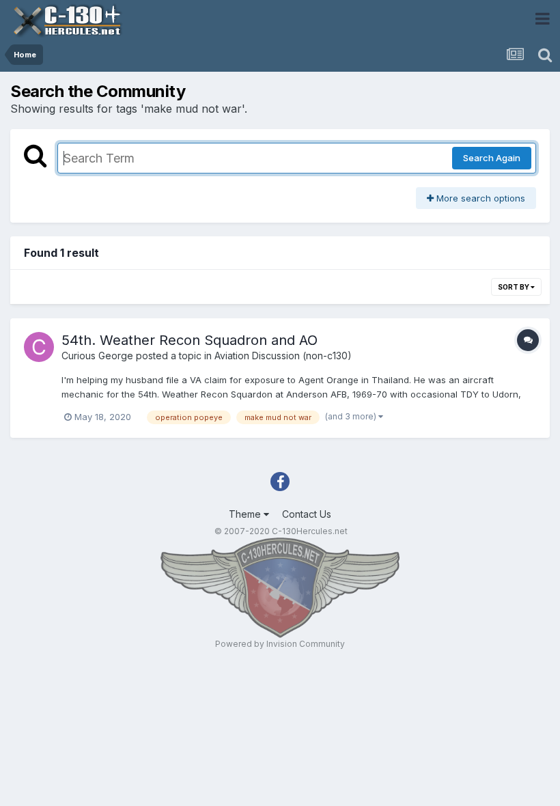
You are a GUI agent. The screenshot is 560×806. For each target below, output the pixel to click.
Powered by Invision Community (280, 644)
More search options (479, 198)
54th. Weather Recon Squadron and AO (189, 340)
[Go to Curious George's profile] (39, 347)
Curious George (97, 355)
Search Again (491, 157)
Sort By (514, 287)
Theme (246, 514)
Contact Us (306, 514)
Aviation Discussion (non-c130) (283, 355)
